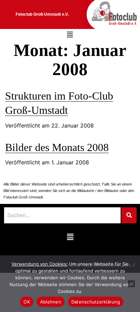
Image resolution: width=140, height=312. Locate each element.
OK (26, 301)
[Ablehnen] (131, 283)
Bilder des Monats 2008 (57, 147)
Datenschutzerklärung (95, 301)
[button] (70, 35)
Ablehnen (50, 301)
